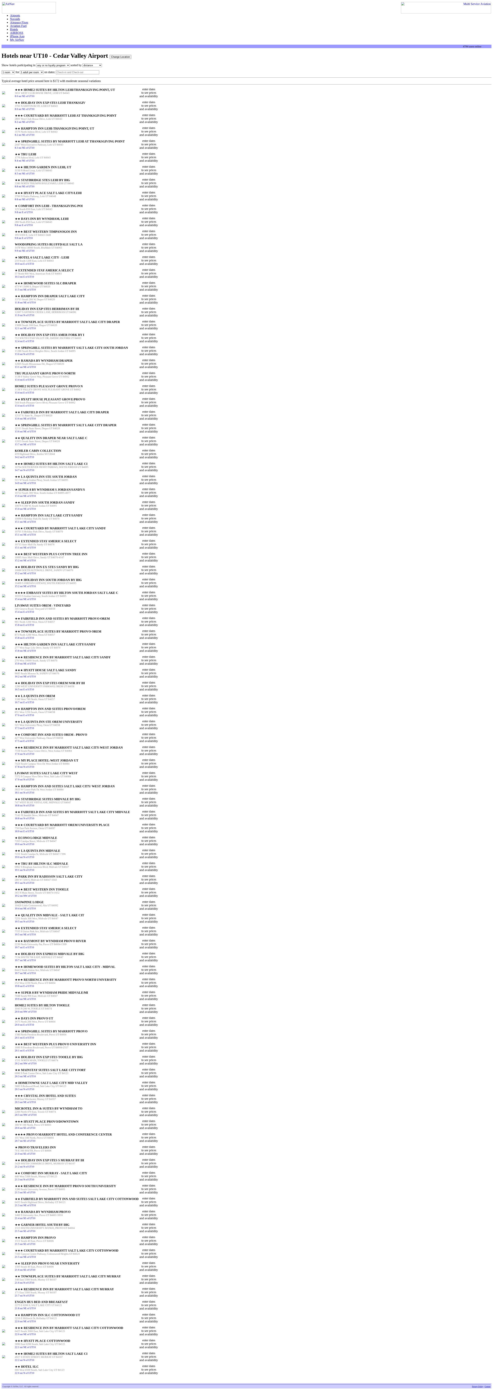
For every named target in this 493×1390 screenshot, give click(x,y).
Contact (487, 1386)
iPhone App (17, 36)
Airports (15, 15)
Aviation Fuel (18, 26)
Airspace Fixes (19, 22)
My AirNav (17, 39)
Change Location (120, 56)
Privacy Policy (477, 1386)
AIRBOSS (16, 32)
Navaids (15, 19)
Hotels (14, 29)
